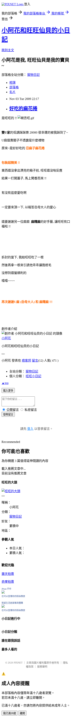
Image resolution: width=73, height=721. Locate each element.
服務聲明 (42, 666)
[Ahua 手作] (3, 592)
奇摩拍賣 (8, 581)
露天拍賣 (8, 574)
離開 (22, 713)
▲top (5, 383)
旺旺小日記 (33, 376)
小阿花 (6, 338)
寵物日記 (33, 74)
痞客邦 (26, 360)
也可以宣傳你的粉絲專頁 (13, 596)
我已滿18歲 (9, 713)
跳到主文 (8, 50)
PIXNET (18, 662)
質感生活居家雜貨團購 (12, 603)
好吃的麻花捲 (23, 108)
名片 (12, 92)
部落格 (14, 87)
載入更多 (8, 390)
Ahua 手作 (6, 589)
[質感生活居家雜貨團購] (3, 606)
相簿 (12, 82)
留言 (35, 360)
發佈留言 (8, 414)
